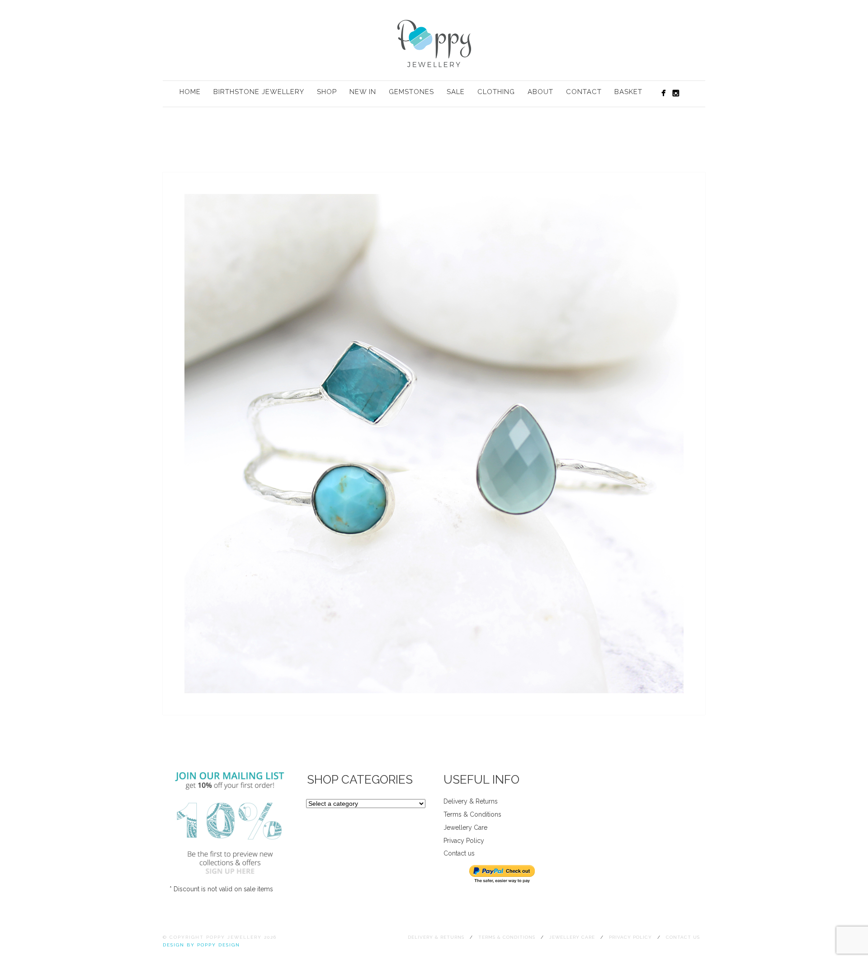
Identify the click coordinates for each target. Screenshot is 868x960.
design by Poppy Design (201, 944)
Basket (628, 92)
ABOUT (540, 92)
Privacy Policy (463, 840)
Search (689, 92)
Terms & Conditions (472, 814)
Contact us (459, 853)
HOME (190, 92)
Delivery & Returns (470, 801)
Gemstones (411, 92)
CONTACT (584, 92)
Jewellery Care (465, 827)
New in (362, 92)
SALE (456, 92)
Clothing (496, 92)
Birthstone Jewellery (258, 92)
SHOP (327, 92)
